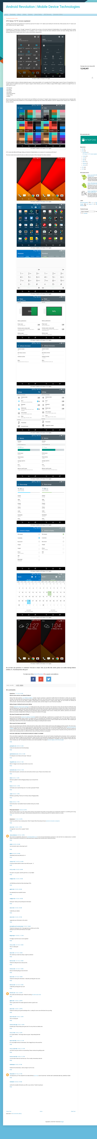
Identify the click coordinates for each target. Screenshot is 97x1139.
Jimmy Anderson (13, 835)
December (85, 152)
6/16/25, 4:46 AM (18, 907)
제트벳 (11, 844)
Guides (24, 14)
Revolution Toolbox (58, 14)
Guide (81, 204)
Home (6, 14)
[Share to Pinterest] (22, 685)
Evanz (11, 801)
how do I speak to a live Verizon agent (56, 739)
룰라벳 (11, 853)
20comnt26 (12, 1073)
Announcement (84, 202)
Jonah (11, 793)
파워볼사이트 (12, 878)
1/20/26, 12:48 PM (18, 1000)
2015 (83, 150)
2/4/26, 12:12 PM (21, 1048)
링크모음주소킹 (13, 926)
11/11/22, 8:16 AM (19, 693)
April (84, 159)
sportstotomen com (14, 753)
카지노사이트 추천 (13, 1048)
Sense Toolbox (38, 14)
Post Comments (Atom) (17, 1113)
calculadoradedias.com (32, 836)
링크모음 (21, 926)
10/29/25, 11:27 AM (19, 935)
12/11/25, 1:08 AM (19, 944)
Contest (92, 202)
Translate (85, 213)
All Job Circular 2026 (36, 994)
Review (82, 205)
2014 (83, 167)
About (19, 14)
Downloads (12, 14)
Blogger (62, 1121)
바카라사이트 (12, 968)
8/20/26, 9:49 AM (18, 1081)
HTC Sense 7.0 (90, 204)
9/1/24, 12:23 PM (18, 819)
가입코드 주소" (13, 861)
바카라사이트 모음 (13, 1024)
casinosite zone (13, 769)
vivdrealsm (12, 1081)
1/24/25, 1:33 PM (18, 827)
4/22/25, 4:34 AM (16, 853)
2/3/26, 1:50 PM (21, 1024)
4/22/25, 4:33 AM (16, 844)
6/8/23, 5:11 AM (20, 762)
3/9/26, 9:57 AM (18, 1064)
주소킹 (17, 926)
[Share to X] (19, 685)
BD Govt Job (12, 992)
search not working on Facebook (28, 717)
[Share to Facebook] (21, 685)
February (85, 163)
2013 (83, 169)
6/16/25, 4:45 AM (18, 889)
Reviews (30, 14)
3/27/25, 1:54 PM (20, 835)
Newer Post (8, 1111)
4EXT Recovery (47, 14)
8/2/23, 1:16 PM (16, 777)
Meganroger (12, 935)
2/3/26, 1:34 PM (20, 1016)
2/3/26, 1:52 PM (19, 1032)
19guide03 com (13, 762)
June (84, 158)
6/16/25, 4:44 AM (19, 869)
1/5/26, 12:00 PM (18, 992)
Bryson (11, 785)
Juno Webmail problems (27, 697)
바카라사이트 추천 (13, 1056)
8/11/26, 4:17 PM (18, 1073)
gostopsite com (13, 746)
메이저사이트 (12, 960)
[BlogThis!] (18, 685)
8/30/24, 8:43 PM (23, 809)
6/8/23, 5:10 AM (20, 746)
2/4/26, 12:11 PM (20, 1040)
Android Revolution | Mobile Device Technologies (43, 7)
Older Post (73, 1111)
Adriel (11, 777)
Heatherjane (12, 1064)
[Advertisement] (88, 108)
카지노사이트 (12, 869)
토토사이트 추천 (13, 1040)
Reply (11, 741)
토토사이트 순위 (13, 1016)
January (84, 165)
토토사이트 (12, 827)
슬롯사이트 (12, 889)
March (84, 161)
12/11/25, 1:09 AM (19, 984)
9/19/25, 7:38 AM (27, 926)
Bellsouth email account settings (21, 706)
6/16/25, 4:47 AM (18, 917)
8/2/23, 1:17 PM (16, 801)
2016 (83, 149)
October (84, 156)
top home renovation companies (53, 821)
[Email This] (17, 685)
